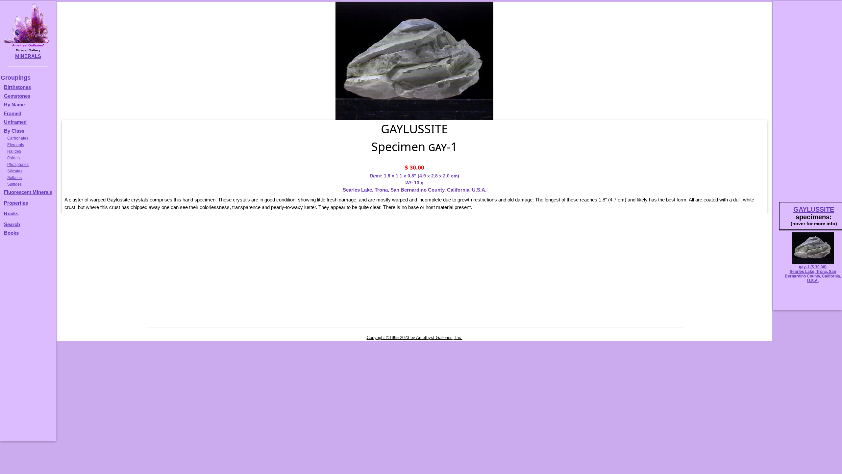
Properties (16, 203)
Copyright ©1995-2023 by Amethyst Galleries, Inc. (414, 337)
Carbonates (17, 138)
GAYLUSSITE (813, 209)
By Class (14, 131)
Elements (15, 145)
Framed (12, 113)
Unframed (15, 122)
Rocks (11, 213)
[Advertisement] (27, 341)
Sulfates (14, 177)
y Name (16, 104)
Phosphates (18, 164)
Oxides (13, 158)
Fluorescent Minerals (28, 192)
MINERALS (28, 56)
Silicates (14, 171)
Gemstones (17, 96)
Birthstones (17, 87)
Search (12, 224)
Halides (14, 151)
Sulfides (14, 184)
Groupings (16, 77)
